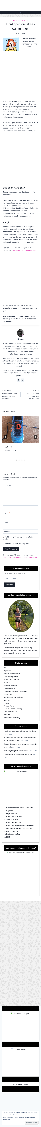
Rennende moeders (11, 712)
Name (7, 513)
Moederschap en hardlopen (13, 697)
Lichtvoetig (8, 694)
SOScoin (8, 447)
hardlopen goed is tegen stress (24, 250)
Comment (8, 485)
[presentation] (20, 429)
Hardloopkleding (9, 688)
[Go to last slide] (5, 437)
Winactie (7, 715)
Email (6, 522)
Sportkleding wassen (13, 828)
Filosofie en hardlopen (11, 679)
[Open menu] (20, 12)
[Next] (35, 437)
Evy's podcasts (11, 814)
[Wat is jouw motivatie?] (20, 1026)
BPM (8, 837)
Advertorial (8, 668)
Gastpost (7, 682)
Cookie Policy (7, 1119)
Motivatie (7, 700)
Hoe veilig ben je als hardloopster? (16, 751)
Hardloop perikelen (20, 20)
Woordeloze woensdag (12, 718)
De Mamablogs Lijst (21, 1084)
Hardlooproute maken (14, 816)
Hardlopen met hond (13, 822)
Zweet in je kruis (12, 819)
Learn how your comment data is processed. (20, 557)
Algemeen (7, 671)
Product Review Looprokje (13, 709)
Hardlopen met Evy (13, 834)
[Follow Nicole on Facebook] (18, 380)
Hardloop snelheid (12, 808)
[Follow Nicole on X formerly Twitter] (22, 380)
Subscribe (9, 584)
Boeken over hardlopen (12, 674)
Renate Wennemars (13, 831)
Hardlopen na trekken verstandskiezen (20, 825)
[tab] (16, 460)
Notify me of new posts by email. (17, 544)
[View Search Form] (20, 1)
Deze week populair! (11, 677)
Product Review (9, 706)
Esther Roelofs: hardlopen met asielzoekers (33, 395)
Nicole (20, 339)
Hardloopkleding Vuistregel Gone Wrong (18, 754)
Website (7, 531)
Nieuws (6, 703)
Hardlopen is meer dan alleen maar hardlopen (20, 731)
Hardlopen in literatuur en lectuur (15, 691)
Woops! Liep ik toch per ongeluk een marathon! (9, 395)
